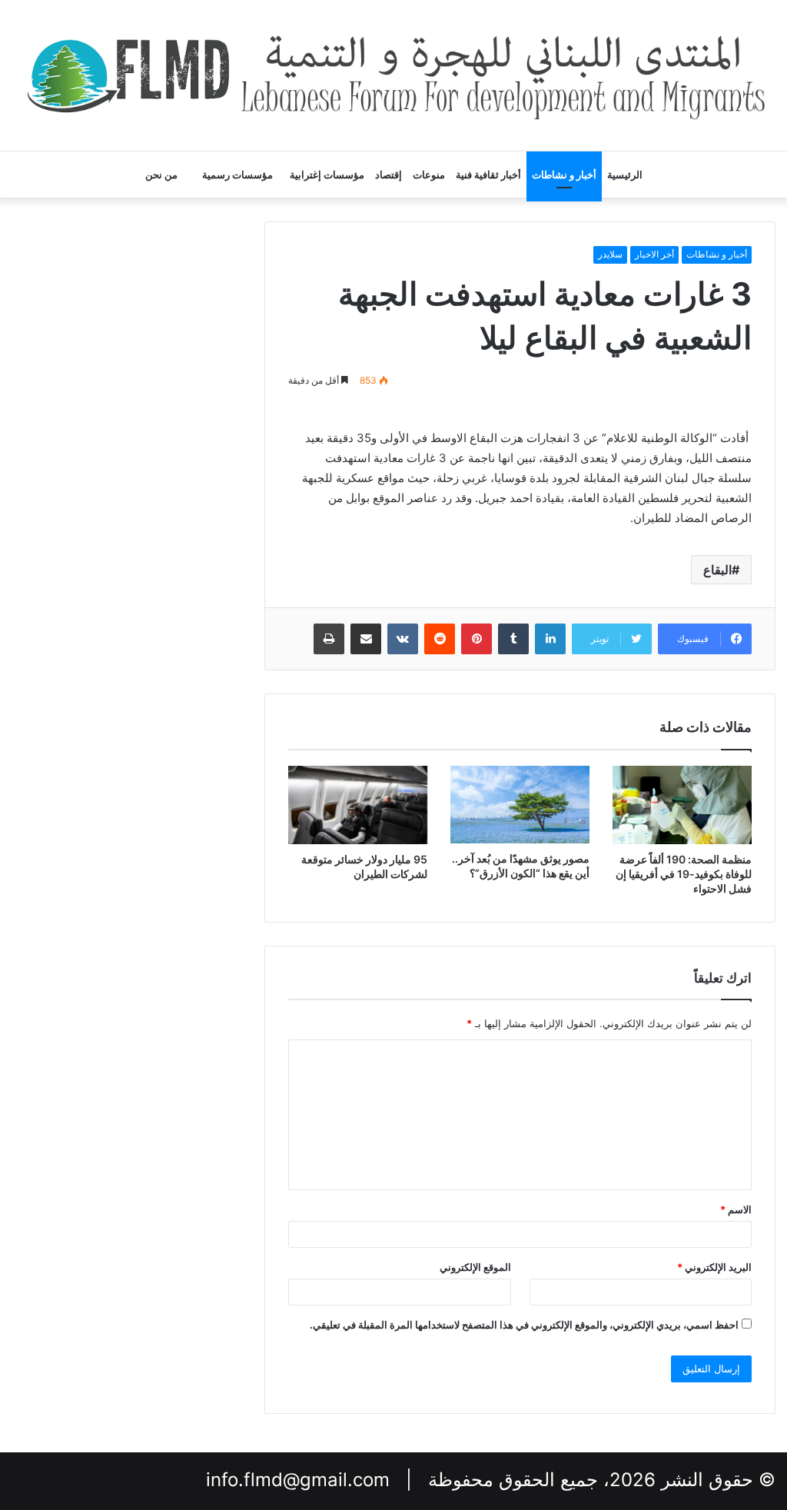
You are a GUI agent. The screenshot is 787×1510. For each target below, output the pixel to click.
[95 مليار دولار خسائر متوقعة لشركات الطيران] (357, 805)
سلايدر (610, 254)
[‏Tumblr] (513, 639)
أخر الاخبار (654, 254)
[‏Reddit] (439, 639)
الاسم (736, 1209)
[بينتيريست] (476, 639)
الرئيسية (625, 174)
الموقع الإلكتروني (475, 1267)
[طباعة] (329, 639)
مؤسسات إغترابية (327, 174)
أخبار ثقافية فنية (488, 174)
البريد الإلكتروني (714, 1267)
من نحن (161, 174)
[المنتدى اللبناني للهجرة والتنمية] (393, 75)
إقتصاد (388, 174)
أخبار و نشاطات (564, 174)
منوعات (429, 174)
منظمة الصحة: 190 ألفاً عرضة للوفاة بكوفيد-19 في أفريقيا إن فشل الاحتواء (684, 874)
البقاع (717, 569)
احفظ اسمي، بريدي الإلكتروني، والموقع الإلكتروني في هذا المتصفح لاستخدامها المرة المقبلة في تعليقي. (524, 1325)
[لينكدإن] (550, 639)
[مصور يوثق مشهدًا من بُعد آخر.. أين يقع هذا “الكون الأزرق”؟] (519, 805)
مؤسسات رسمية (237, 174)
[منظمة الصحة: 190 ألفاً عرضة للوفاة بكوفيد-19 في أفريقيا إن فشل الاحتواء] (682, 805)
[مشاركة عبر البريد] (365, 639)
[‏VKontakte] (402, 639)
